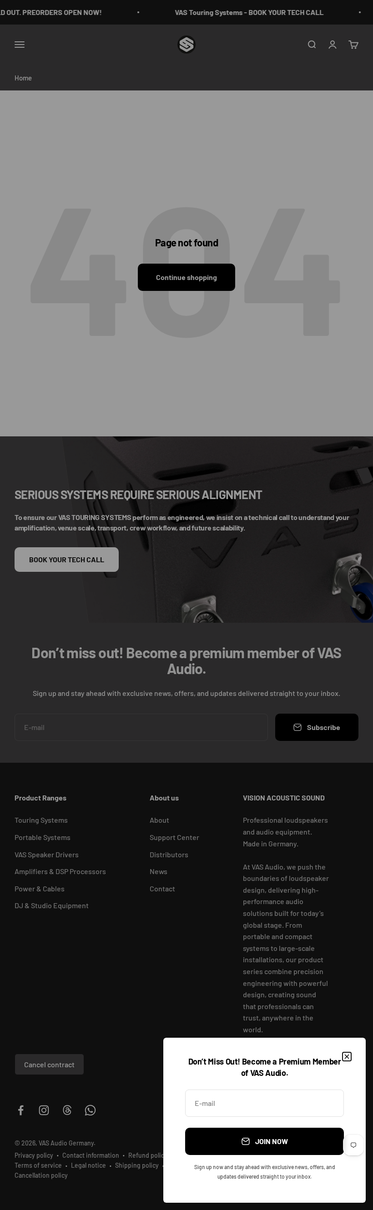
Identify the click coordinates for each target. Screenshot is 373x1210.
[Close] (347, 1056)
